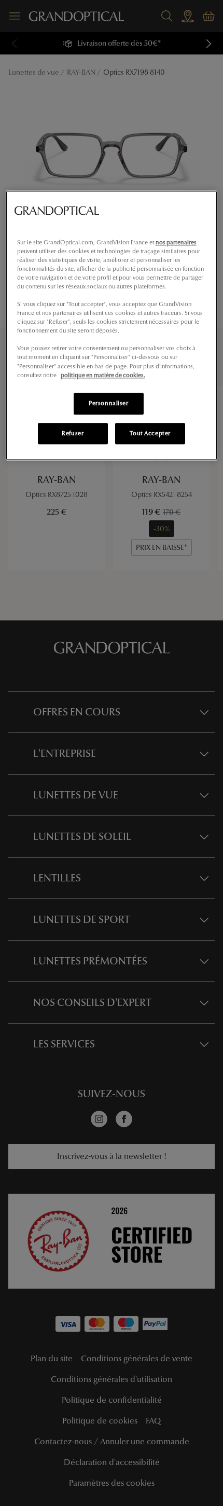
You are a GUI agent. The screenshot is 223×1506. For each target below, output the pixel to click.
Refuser (72, 433)
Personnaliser (108, 403)
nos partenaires (176, 242)
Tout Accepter (150, 433)
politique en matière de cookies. (103, 375)
